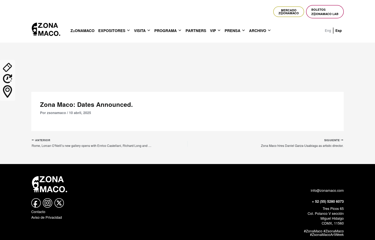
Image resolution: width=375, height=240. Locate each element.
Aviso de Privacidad (46, 217)
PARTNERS (196, 30)
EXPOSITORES (111, 30)
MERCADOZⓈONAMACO (289, 11)
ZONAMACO (83, 30)
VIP (213, 30)
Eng (328, 30)
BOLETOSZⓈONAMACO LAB (324, 11)
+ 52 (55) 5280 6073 (328, 201)
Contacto (38, 211)
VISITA (140, 30)
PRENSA (232, 30)
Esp (338, 30)
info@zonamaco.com (327, 190)
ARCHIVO (257, 30)
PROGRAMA (165, 30)
